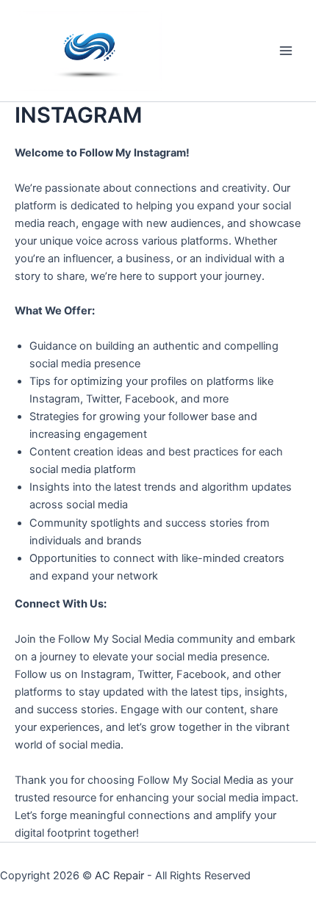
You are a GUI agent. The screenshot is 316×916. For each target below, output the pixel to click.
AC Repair (119, 875)
